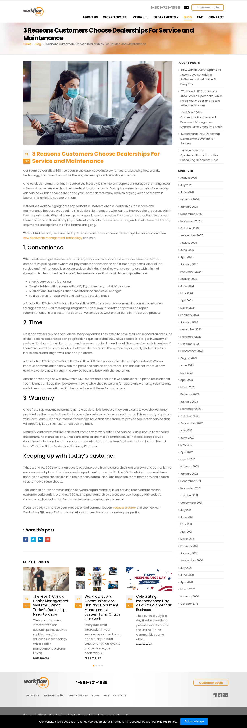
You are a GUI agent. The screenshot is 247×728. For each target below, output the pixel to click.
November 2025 (191, 221)
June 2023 (187, 365)
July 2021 (185, 510)
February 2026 (189, 199)
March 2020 (187, 589)
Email (47, 539)
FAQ (200, 17)
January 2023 (189, 401)
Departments (165, 17)
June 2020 (187, 575)
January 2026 (189, 206)
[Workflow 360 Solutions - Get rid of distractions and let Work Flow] (33, 11)
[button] (93, 665)
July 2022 (186, 430)
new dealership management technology (52, 238)
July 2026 (186, 185)
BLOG (95, 695)
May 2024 (186, 293)
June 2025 (187, 250)
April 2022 (186, 452)
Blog (188, 17)
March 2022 (187, 459)
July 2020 (186, 568)
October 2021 (189, 495)
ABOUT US (32, 695)
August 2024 (188, 279)
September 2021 (191, 503)
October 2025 (189, 228)
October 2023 (189, 344)
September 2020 (191, 560)
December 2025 (191, 214)
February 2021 (189, 546)
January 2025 (189, 264)
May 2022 (186, 445)
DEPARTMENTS (78, 695)
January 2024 (189, 322)
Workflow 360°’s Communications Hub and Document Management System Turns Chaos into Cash (102, 607)
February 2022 (189, 466)
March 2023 (187, 387)
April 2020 (186, 582)
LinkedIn (40, 539)
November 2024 (191, 271)
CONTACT (119, 695)
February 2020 (189, 596)
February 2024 (189, 315)
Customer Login (208, 7)
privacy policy (166, 721)
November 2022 (190, 409)
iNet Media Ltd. (121, 715)
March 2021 (187, 539)
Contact (216, 17)
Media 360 (140, 17)
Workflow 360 (115, 17)
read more (40, 658)
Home (27, 44)
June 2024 (187, 286)
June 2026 (187, 192)
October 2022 (189, 416)
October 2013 (189, 604)
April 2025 (186, 257)
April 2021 (186, 531)
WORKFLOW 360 (54, 695)
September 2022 (191, 423)
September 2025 (191, 235)
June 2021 (186, 517)
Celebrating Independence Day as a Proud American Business (154, 603)
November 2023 (190, 337)
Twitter (33, 539)
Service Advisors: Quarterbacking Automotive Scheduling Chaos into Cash (199, 155)
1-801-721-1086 (165, 7)
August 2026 (188, 178)
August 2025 (188, 242)
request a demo (124, 508)
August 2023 (188, 358)
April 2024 (186, 300)
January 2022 (189, 474)
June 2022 (187, 438)
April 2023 (186, 380)
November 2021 (190, 488)
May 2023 (186, 372)
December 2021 (190, 481)
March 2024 (188, 308)
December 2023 (191, 329)
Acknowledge (194, 721)
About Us (90, 17)
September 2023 (191, 351)
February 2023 (189, 394)
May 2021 (186, 524)
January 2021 (188, 553)
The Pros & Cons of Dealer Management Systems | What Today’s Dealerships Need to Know (51, 605)
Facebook (25, 539)
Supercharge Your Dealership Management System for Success (200, 138)
